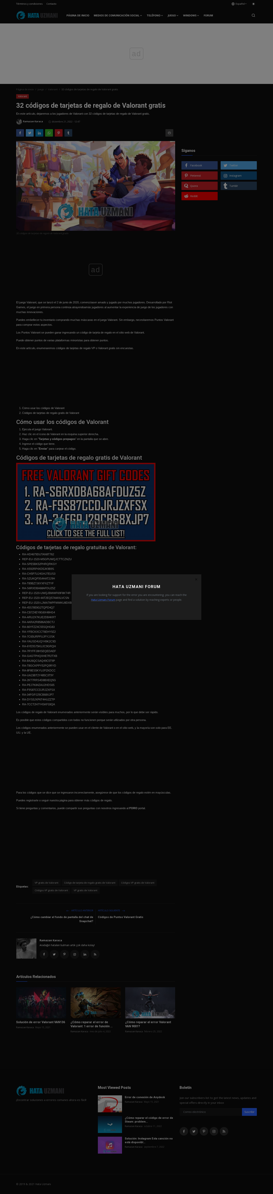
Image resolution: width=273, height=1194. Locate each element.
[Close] (196, 579)
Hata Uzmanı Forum (103, 599)
